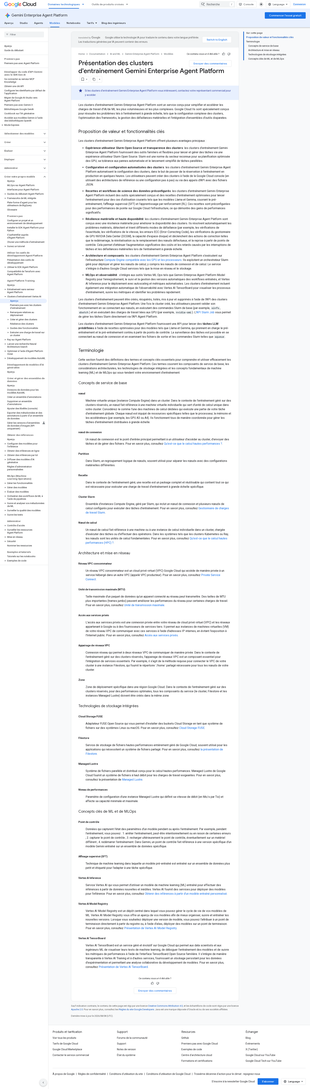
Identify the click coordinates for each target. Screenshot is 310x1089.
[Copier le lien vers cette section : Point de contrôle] (103, 822)
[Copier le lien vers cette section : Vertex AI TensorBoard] (109, 938)
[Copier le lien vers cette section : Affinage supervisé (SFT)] (111, 856)
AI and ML (115, 54)
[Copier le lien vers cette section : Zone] (88, 680)
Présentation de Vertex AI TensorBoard (123, 967)
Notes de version (126, 1049)
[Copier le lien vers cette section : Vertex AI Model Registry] (112, 904)
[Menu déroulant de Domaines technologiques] (84, 4)
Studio (24, 23)
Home (81, 54)
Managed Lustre (132, 779)
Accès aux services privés (161, 635)
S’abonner (268, 1081)
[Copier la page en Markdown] (94, 79)
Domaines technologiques (64, 4)
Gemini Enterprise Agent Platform (39, 15)
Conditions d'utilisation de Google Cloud (168, 1073)
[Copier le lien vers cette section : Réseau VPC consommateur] (116, 563)
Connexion (299, 4)
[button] (23, 125)
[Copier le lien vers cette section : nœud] (89, 393)
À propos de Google (64, 1073)
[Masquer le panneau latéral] (43, 1082)
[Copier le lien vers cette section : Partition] (93, 454)
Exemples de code (191, 1049)
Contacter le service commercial (71, 1055)
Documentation (97, 54)
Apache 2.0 (77, 1009)
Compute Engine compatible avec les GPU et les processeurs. (143, 260)
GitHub (185, 1037)
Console (248, 4)
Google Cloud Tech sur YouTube (263, 1060)
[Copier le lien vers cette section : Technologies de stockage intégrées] (142, 706)
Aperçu (8, 23)
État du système (126, 1055)
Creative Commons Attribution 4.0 (165, 1005)
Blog (248, 1037)
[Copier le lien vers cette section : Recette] (91, 475)
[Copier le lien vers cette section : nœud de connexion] (105, 432)
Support (121, 1043)
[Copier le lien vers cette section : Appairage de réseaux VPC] (114, 645)
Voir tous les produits (64, 1037)
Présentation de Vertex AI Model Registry (150, 928)
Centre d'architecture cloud (196, 1055)
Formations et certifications (196, 1060)
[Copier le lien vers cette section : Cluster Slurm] (99, 497)
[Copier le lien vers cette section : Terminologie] (107, 351)
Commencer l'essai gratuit (285, 15)
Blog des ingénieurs (114, 23)
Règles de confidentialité (92, 1073)
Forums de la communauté (132, 1037)
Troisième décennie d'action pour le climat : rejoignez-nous (227, 1073)
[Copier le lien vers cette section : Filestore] (93, 738)
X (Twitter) (252, 1049)
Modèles (55, 23)
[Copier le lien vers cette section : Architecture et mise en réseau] (133, 553)
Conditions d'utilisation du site (126, 1073)
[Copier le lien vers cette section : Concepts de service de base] (130, 383)
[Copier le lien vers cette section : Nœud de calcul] (101, 523)
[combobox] (217, 4)
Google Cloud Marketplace (67, 1049)
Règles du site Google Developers (136, 1009)
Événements (253, 1043)
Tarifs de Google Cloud (65, 1043)
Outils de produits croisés (108, 4)
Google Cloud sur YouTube (260, 1055)
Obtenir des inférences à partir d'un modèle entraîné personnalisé (186, 893)
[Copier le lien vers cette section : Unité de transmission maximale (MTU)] (129, 589)
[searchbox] (24, 34)
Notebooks (73, 23)
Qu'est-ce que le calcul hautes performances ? (193, 443)
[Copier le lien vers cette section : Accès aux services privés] (113, 615)
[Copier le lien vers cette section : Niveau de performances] (111, 790)
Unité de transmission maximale (144, 605)
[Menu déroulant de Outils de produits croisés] (128, 4)
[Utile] (223, 54)
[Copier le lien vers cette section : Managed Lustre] (102, 764)
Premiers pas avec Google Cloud (199, 1043)
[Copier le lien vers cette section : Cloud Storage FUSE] (106, 716)
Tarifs (90, 23)
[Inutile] (229, 54)
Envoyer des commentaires (210, 63)
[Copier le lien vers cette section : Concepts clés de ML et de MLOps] (139, 812)
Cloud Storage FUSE (192, 728)
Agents (38, 23)
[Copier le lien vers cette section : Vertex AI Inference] (105, 878)
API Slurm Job (205, 312)
